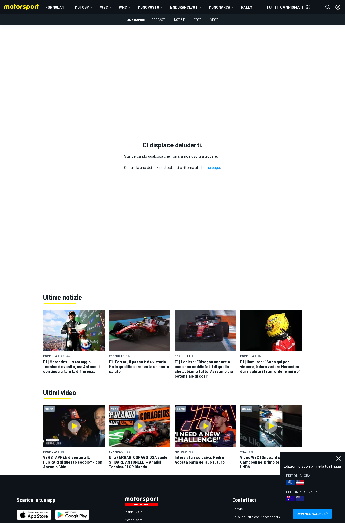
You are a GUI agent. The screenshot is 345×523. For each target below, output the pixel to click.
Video (214, 19)
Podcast (158, 19)
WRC (123, 7)
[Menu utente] (338, 7)
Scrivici (237, 509)
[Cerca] (328, 7)
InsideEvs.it (133, 512)
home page (210, 167)
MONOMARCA (219, 7)
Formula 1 (54, 7)
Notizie (179, 19)
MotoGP (82, 7)
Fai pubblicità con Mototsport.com (259, 517)
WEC (104, 7)
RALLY (246, 7)
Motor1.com (133, 520)
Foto (197, 19)
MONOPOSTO (148, 7)
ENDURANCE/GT (184, 7)
